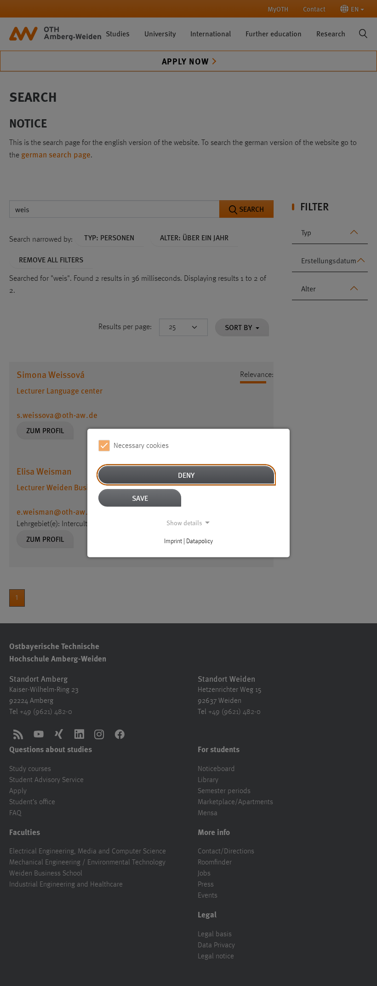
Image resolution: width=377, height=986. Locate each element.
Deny (186, 475)
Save (140, 498)
